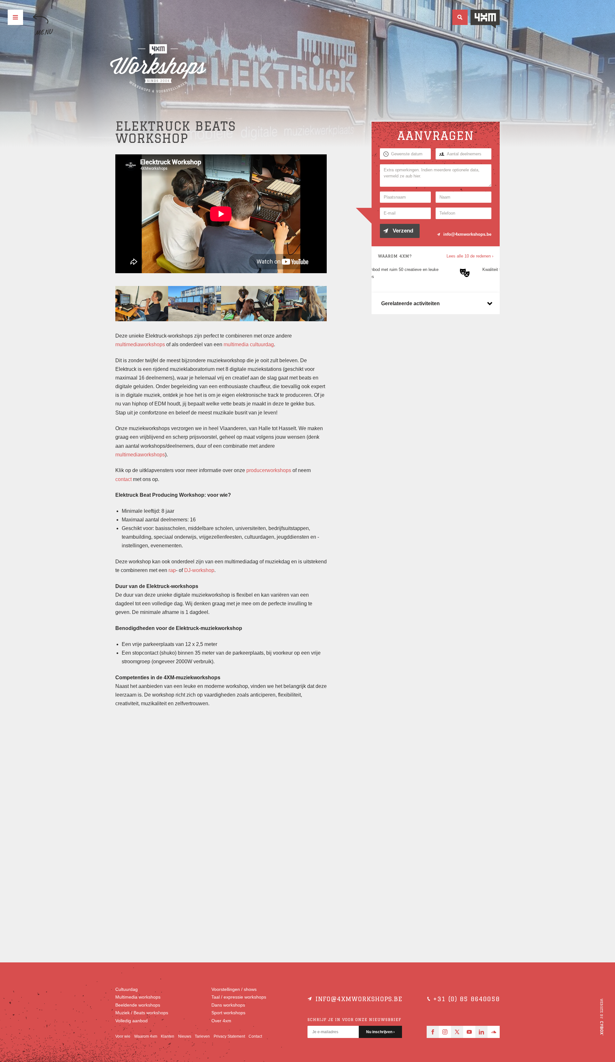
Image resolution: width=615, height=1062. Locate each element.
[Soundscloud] (494, 1032)
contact (123, 479)
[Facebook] (433, 1032)
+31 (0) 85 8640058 (466, 998)
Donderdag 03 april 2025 (158, 809)
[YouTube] (469, 1032)
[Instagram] (445, 1032)
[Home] (158, 68)
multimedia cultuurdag (249, 344)
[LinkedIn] (481, 1032)
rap (172, 570)
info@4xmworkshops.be (467, 234)
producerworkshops (268, 470)
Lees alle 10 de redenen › (470, 256)
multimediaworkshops (140, 344)
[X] (457, 1032)
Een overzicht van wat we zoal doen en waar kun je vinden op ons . (160, 766)
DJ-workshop (199, 570)
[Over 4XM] (485, 19)
